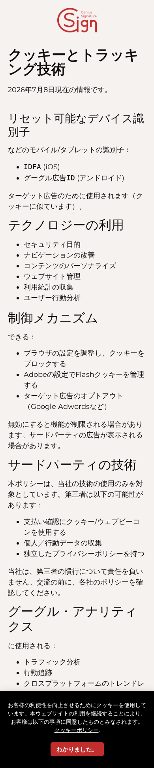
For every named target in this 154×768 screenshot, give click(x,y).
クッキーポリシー (76, 730)
